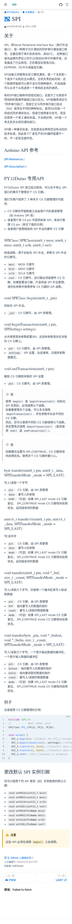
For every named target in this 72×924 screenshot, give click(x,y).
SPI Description (15, 166)
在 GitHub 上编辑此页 (20, 857)
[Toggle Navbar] (66, 4)
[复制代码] (67, 719)
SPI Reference (14, 159)
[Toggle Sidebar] (6, 4)
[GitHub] (61, 5)
